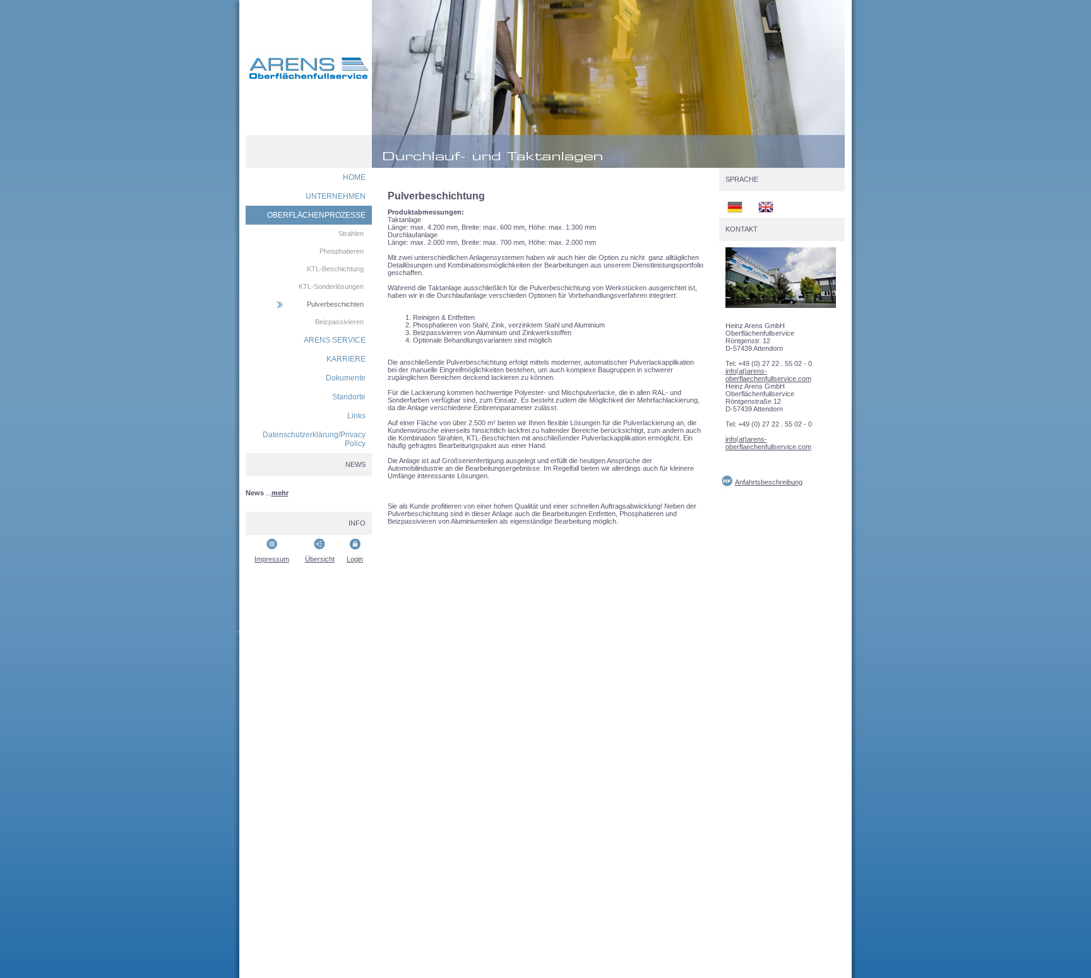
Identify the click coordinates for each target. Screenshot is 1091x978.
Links (356, 415)
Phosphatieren (341, 251)
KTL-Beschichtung (335, 269)
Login (355, 559)
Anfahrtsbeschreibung (768, 482)
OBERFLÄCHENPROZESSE (316, 215)
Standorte (349, 396)
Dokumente (346, 378)
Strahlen (351, 233)
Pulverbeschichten (335, 304)
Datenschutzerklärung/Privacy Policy (314, 439)
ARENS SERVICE (335, 340)
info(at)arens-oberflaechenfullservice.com (768, 374)
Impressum (271, 559)
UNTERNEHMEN (336, 196)
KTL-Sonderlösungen (331, 286)
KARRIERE (346, 359)
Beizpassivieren (339, 322)
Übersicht (320, 559)
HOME (354, 177)
